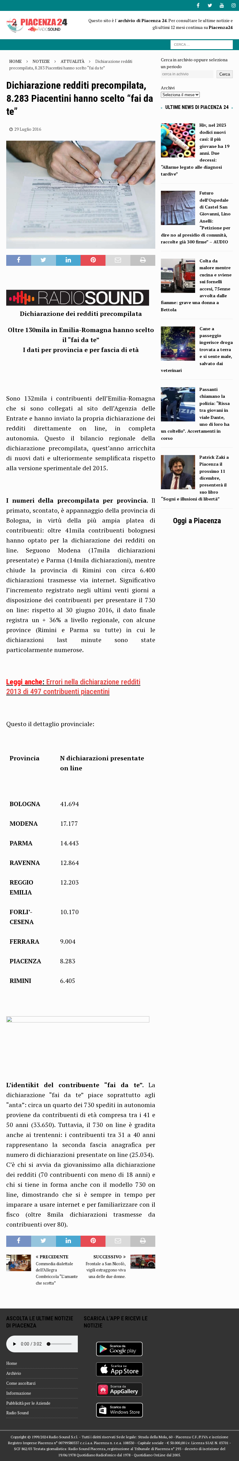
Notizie (41, 61)
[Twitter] (209, 5)
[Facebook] (198, 5)
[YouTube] (221, 5)
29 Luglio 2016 (27, 129)
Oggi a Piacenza (197, 520)
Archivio (13, 1373)
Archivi (168, 88)
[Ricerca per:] (202, 44)
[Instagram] (233, 5)
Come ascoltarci (20, 1383)
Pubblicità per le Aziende (28, 1403)
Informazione (18, 1393)
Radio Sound (17, 1413)
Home (11, 1363)
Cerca (224, 74)
